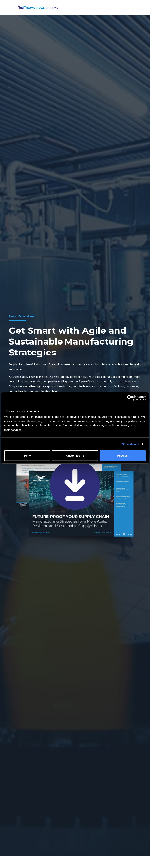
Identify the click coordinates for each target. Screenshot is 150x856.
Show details (130, 443)
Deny (27, 455)
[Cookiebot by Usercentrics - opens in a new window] (130, 397)
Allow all (122, 455)
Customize (73, 455)
